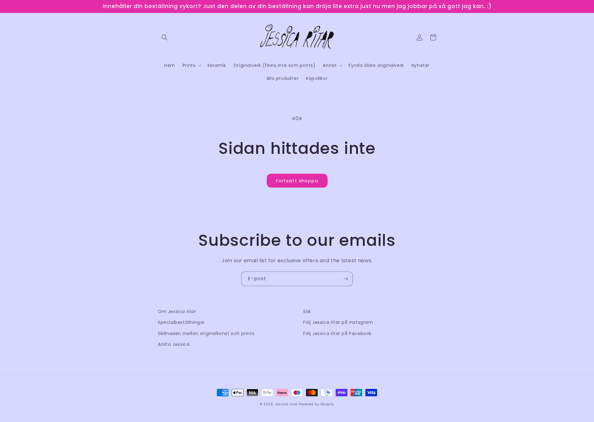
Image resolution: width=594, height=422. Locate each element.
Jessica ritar (286, 404)
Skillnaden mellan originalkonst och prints (206, 333)
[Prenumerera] (345, 279)
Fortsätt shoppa (297, 180)
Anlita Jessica (173, 344)
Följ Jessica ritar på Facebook (337, 333)
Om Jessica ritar (177, 311)
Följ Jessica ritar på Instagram (338, 322)
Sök (307, 311)
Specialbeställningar (181, 322)
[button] (164, 37)
